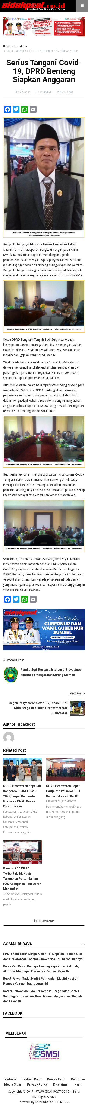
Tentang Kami (31, 1079)
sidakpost (24, 92)
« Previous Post (13, 660)
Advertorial (21, 46)
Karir (78, 1084)
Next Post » (77, 693)
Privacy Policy (37, 1084)
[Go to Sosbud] (83, 944)
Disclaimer (61, 1084)
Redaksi (10, 1079)
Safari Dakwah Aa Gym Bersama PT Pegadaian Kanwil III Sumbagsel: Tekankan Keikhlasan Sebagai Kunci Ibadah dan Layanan (42, 996)
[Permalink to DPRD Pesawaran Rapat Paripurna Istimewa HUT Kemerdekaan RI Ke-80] (65, 771)
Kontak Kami (56, 1079)
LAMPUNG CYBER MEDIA (52, 1102)
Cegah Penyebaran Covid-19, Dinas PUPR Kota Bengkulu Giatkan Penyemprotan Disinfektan (38, 708)
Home (6, 46)
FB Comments (44, 921)
